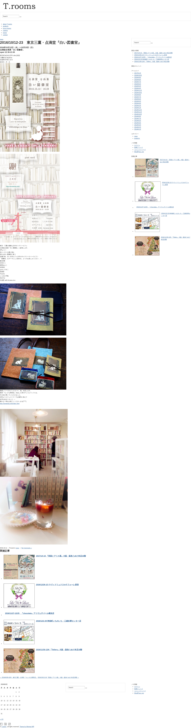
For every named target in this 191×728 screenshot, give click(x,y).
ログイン (137, 145)
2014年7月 (137, 118)
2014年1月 (137, 129)
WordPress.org (139, 152)
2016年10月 (138, 75)
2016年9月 (137, 77)
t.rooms (4, 726)
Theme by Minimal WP (27, 726)
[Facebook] (6, 724)
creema (5, 30)
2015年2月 (137, 105)
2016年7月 (137, 82)
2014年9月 (137, 116)
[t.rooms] (20, 1)
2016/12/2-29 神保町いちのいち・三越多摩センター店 (58, 621)
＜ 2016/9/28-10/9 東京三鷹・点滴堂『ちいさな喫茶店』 (18, 677)
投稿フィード (138, 147)
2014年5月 (137, 120)
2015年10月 (138, 92)
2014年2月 (137, 127)
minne (5, 33)
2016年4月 (137, 88)
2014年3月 (137, 125)
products (5, 26)
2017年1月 (137, 73)
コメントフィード (140, 149)
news (1, 39)
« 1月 (1, 719)
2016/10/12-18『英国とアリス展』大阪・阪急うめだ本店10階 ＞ (58, 677)
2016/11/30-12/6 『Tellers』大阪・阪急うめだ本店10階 (59, 650)
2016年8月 (137, 80)
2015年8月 (137, 95)
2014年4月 (137, 123)
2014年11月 (138, 112)
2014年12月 (138, 110)
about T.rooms (7, 24)
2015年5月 (137, 101)
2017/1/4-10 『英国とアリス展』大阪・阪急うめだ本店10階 (61, 556)
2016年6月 (137, 84)
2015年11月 (138, 90)
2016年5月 (137, 86)
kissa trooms (7, 28)
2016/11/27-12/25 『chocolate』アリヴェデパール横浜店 (29, 613)
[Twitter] (2, 724)
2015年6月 (137, 99)
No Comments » (26, 548)
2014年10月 (138, 114)
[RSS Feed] (9, 724)
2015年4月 (137, 103)
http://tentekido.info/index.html (9, 403)
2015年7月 (137, 97)
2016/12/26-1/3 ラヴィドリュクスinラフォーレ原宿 (57, 585)
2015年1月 (137, 108)
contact (5, 35)
